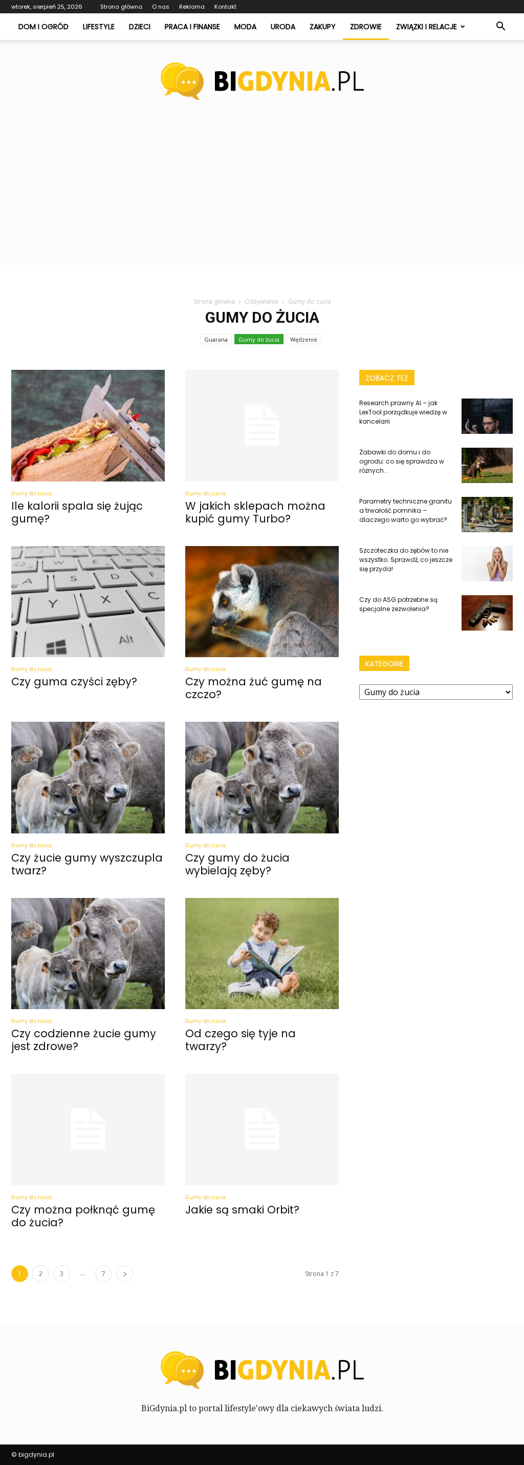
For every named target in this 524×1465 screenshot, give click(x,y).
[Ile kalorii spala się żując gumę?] (88, 426)
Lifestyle (99, 27)
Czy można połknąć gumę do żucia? (83, 1216)
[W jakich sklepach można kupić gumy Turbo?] (262, 426)
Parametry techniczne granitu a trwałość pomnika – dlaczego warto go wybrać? (405, 510)
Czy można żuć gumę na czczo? (253, 688)
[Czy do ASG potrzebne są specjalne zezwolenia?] (487, 613)
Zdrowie (366, 27)
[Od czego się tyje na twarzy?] (262, 954)
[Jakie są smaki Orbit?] (262, 1129)
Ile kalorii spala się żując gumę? (77, 512)
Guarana (216, 339)
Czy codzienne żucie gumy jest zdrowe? (83, 1040)
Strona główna (121, 7)
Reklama (192, 7)
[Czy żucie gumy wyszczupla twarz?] (88, 777)
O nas (160, 7)
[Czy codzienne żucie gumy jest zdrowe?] (88, 954)
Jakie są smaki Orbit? (242, 1209)
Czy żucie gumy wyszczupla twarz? (87, 864)
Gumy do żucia (258, 339)
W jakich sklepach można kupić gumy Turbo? (255, 512)
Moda (245, 27)
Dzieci (139, 27)
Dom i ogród (43, 27)
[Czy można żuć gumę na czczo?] (262, 602)
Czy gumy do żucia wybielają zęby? (237, 864)
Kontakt (225, 7)
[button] (500, 26)
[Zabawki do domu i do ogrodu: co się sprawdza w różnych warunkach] (487, 465)
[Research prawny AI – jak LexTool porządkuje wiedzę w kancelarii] (487, 416)
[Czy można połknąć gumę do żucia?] (88, 1129)
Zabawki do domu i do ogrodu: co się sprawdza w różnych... (401, 461)
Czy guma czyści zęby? (74, 681)
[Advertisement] (262, 198)
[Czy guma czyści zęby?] (88, 602)
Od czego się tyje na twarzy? (240, 1040)
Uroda (283, 27)
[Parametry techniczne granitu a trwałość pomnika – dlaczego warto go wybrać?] (487, 514)
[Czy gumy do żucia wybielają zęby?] (262, 777)
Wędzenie (303, 339)
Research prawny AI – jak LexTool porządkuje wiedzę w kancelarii (403, 412)
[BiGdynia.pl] (262, 81)
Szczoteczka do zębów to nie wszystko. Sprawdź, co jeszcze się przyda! (405, 559)
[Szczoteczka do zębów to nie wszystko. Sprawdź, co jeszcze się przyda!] (487, 563)
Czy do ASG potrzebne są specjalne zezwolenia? (398, 604)
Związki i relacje (426, 27)
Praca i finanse (192, 27)
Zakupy (323, 27)
